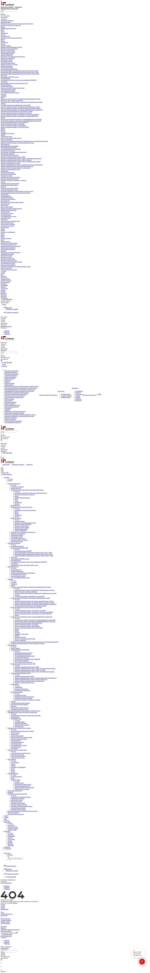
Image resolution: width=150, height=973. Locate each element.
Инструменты (15, 762)
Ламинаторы (18, 687)
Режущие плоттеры (20, 695)
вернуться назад (5, 903)
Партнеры (4, 926)
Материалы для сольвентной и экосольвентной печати (31, 493)
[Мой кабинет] (1, 454)
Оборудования (15, 648)
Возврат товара (5, 922)
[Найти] (2, 12)
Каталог (10, 480)
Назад (11, 479)
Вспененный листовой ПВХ (23, 551)
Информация (4, 909)
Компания (11, 834)
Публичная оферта (6, 931)
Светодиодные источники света (20, 753)
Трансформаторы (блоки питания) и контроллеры (26, 715)
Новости (3, 928)
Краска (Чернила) (16, 570)
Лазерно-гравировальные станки (24, 676)
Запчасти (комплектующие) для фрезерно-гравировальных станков (34, 590)
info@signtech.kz (7, 326)
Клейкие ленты (19, 783)
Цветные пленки (20, 521)
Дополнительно (5, 923)
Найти (3, 953)
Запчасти (13, 582)
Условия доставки (6, 920)
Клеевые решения (16, 776)
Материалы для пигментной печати (25, 510)
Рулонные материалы (17, 487)
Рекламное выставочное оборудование (22, 731)
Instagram (7, 331)
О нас (2, 912)
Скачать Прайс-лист (7, 914)
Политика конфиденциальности (10, 929)
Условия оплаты (5, 918)
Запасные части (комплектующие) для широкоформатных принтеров (35, 620)
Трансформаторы (20, 722)
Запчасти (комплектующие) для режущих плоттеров (30, 610)
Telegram (6, 332)
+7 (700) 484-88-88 (6, 299)
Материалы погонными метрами (21, 797)
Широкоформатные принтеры (23, 653)
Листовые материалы (17, 546)
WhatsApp (7, 334)
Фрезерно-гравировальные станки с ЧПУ (27, 667)
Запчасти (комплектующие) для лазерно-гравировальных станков (34, 601)
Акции (3, 906)
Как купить (11, 825)
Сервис (3, 907)
